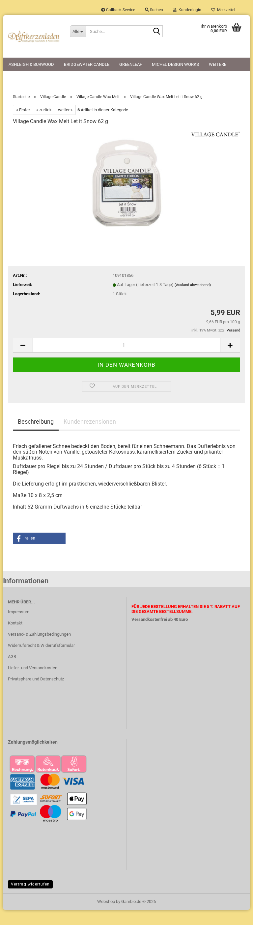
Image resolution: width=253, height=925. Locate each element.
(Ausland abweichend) (193, 285)
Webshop (106, 901)
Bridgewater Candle (86, 64)
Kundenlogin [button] (189, 10)
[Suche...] (156, 32)
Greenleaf (130, 64)
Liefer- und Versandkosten (32, 667)
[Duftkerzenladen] (34, 36)
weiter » (65, 109)
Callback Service (120, 10)
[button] (23, 345)
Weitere (217, 64)
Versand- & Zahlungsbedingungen (39, 634)
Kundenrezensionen (90, 421)
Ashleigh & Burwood (31, 64)
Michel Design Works (175, 64)
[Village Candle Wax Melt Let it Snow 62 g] (126, 180)
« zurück (44, 109)
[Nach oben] (235, 915)
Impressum (18, 611)
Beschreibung (36, 421)
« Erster (23, 109)
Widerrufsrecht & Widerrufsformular (41, 645)
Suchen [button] (156, 10)
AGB (12, 656)
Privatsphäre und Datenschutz (36, 678)
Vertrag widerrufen (30, 884)
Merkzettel (225, 10)
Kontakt (15, 623)
